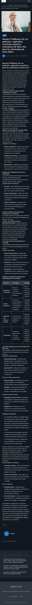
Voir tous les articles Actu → (10, 541)
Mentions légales (13, 596)
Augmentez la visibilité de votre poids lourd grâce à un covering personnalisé (14, 572)
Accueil (3, 5)
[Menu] (29, 1)
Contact (21, 596)
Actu (7, 5)
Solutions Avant (16, 586)
